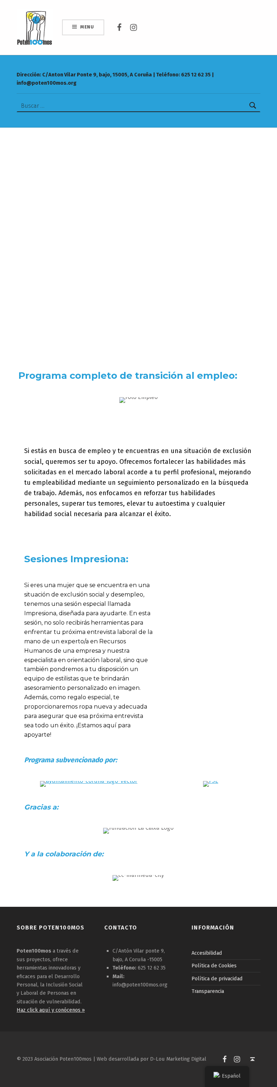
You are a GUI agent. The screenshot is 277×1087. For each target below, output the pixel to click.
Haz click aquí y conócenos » (51, 1010)
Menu (87, 27)
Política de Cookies (214, 965)
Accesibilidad (207, 953)
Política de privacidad (217, 978)
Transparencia (208, 991)
